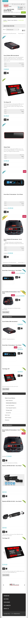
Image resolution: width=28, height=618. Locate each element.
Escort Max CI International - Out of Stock (13, 194)
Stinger (22, 111)
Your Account (7, 602)
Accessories (8, 412)
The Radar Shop (7, 613)
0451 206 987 (8, 10)
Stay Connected (7, 605)
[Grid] (22, 30)
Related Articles (17, 613)
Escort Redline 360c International (11, 55)
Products (8, 425)
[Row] (24, 30)
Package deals (9, 410)
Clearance (7, 420)
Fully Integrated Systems (11, 407)
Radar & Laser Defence (12, 20)
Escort (23, 64)
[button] (23, 12)
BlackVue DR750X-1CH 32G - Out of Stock (11, 501)
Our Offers (6, 599)
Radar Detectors (9, 400)
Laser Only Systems (10, 405)
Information (6, 595)
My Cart (21, 7)
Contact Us (6, 608)
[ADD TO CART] (19, 328)
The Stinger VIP (7, 102)
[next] (24, 585)
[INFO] (21, 328)
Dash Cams (7, 415)
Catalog (5, 20)
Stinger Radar (7, 147)
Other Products (8, 417)
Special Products (7, 265)
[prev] (3, 585)
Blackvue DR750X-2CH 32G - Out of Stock (11, 465)
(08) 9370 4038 (10, 9)
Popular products (8, 317)
